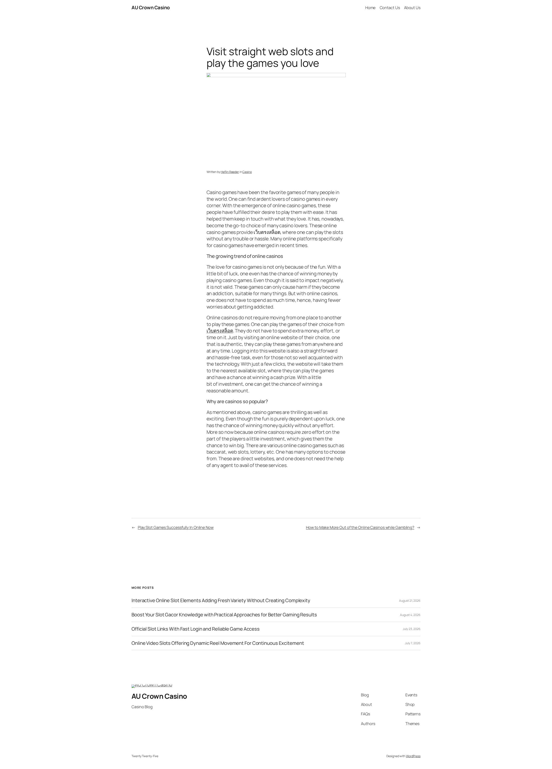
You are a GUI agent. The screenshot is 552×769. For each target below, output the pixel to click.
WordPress (413, 756)
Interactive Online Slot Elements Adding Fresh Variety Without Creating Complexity (221, 600)
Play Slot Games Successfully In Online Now (176, 527)
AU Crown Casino (151, 7)
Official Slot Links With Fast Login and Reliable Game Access (196, 629)
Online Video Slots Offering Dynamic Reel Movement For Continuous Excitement (218, 643)
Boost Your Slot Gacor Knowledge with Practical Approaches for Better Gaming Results (224, 614)
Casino (247, 172)
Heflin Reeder (230, 172)
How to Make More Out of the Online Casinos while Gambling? (360, 527)
